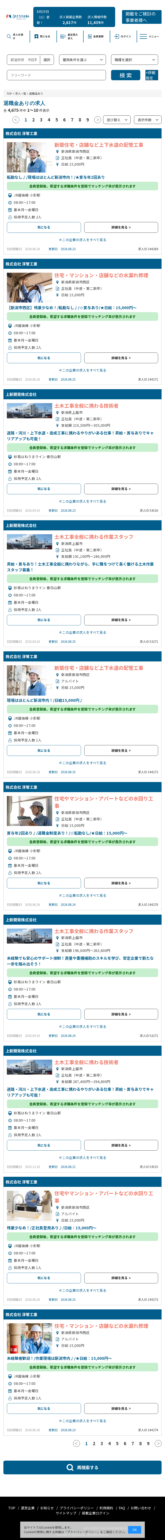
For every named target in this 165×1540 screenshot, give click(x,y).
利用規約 (106, 1507)
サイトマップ (66, 1513)
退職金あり (36, 93)
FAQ (122, 1507)
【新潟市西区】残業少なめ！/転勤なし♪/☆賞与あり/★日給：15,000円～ (72, 307)
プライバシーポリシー (77, 1507)
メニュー (154, 36)
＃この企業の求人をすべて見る (82, 239)
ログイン (126, 36)
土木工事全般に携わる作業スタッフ (93, 536)
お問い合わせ (141, 1507)
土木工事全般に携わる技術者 (86, 405)
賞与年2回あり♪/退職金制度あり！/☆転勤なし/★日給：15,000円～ (67, 833)
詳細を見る (120, 227)
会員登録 (98, 36)
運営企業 (28, 1507)
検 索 (125, 75)
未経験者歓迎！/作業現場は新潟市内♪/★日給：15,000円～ (59, 1358)
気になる (45, 36)
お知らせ (47, 1507)
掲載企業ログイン (95, 1513)
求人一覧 (20, 93)
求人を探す (18, 36)
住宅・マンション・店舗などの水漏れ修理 (101, 275)
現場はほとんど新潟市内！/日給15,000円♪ (45, 700)
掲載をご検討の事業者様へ (140, 17)
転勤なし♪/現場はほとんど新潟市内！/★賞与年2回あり (56, 177)
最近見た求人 (73, 36)
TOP (9, 93)
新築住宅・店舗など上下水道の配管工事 (98, 144)
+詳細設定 (150, 75)
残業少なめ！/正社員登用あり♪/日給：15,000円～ (51, 1227)
